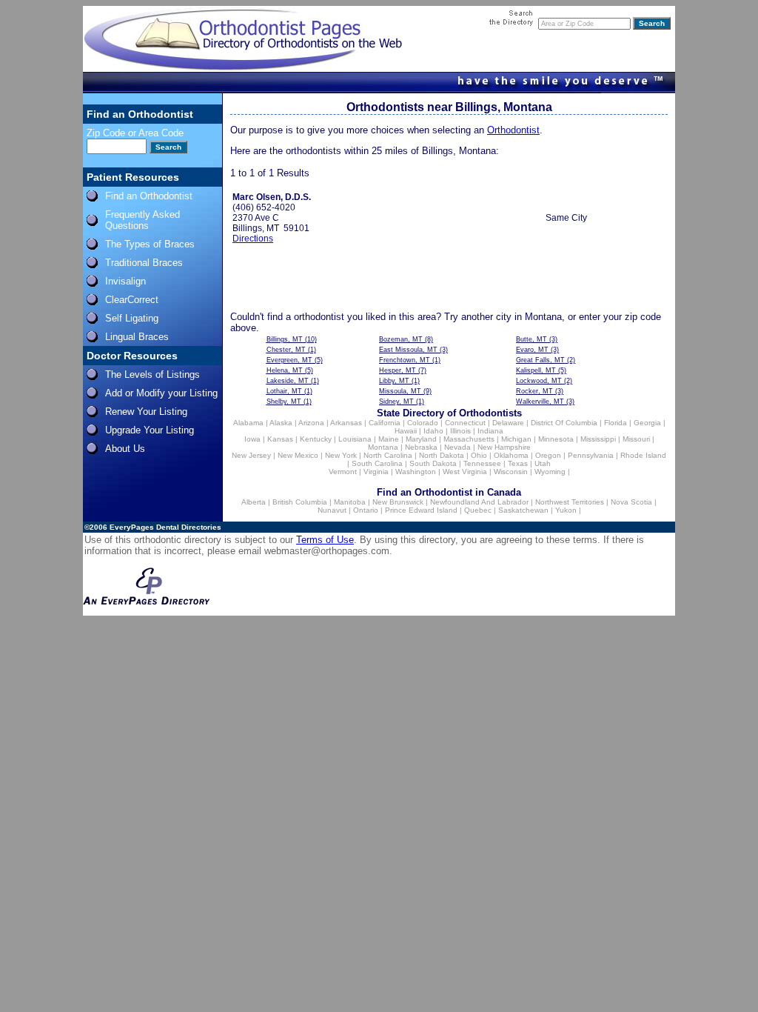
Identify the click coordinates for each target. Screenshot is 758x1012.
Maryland (421, 439)
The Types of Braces (150, 244)
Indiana (490, 431)
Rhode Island (643, 455)
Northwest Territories (569, 502)
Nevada (457, 447)
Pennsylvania (591, 455)
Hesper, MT (397, 370)
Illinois (460, 431)
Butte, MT (531, 339)
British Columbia (299, 502)
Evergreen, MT (289, 360)
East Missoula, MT (408, 349)
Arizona (311, 423)
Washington (415, 471)
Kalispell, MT (536, 370)
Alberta (253, 502)
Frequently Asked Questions (142, 220)
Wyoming (550, 471)
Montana (383, 447)
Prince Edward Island (421, 510)
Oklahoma (511, 455)
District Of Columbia (564, 423)
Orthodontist (513, 130)
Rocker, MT (534, 391)
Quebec (478, 510)
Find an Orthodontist (148, 196)
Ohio (479, 455)
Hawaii (406, 431)
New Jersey (251, 455)
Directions (252, 238)
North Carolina (387, 455)
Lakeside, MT (287, 381)
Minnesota (556, 439)
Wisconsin (511, 471)
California (384, 423)
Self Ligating (131, 318)
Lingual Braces (137, 336)
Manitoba (350, 502)
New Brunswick (397, 502)
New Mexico (298, 455)
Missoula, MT (400, 391)
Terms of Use (325, 539)
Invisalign (125, 281)
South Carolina (377, 463)
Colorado (422, 423)
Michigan (516, 439)
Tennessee (482, 463)
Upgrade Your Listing (149, 430)
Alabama (248, 423)
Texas (518, 463)
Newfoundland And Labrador (479, 502)
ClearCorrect (131, 299)
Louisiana (355, 439)
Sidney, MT (396, 401)
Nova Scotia (631, 502)
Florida (615, 423)
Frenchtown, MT (404, 360)
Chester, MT (286, 349)
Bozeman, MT (401, 339)
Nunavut (332, 510)
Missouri (636, 439)
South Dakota (433, 463)
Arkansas (346, 423)
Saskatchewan (523, 510)
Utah (542, 463)
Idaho (433, 431)
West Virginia (465, 471)
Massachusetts (468, 439)
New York (341, 455)
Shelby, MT (283, 401)
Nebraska (421, 447)
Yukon (566, 510)
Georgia (647, 423)
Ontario (365, 510)
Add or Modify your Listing (161, 393)
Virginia (376, 471)
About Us (125, 448)
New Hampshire (504, 447)
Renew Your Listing (146, 411)
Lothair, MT (284, 391)
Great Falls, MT (540, 360)
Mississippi (598, 439)
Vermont (343, 471)
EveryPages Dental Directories (165, 527)
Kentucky (316, 439)
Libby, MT (394, 381)
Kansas (280, 439)
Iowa (252, 439)
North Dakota (441, 455)
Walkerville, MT (540, 401)
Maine (388, 439)
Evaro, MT (532, 349)
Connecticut (465, 423)
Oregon (548, 455)
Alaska (280, 423)
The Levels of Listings (152, 374)
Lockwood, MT (539, 381)
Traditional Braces (144, 262)
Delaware (508, 423)
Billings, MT (284, 339)
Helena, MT (284, 370)
